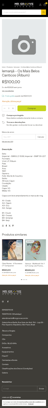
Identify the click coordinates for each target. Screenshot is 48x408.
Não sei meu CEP (7, 141)
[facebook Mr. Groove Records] (8, 302)
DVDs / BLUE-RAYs (9, 343)
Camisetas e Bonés (9, 360)
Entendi (30, 404)
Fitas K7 (5, 356)
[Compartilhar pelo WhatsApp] (3, 225)
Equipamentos (8, 352)
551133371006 (7, 310)
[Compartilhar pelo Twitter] (10, 225)
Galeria (5, 373)
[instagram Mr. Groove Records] (3, 302)
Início (3, 67)
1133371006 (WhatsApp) (12, 314)
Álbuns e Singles (8, 331)
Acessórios (6, 347)
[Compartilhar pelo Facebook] (6, 225)
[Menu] (3, 5)
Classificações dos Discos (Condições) (17, 368)
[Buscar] (43, 12)
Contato (5, 364)
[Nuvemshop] (11, 398)
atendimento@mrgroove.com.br (15, 318)
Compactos (6, 335)
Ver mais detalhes (8, 91)
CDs (3, 339)
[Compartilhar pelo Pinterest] (13, 225)
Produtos (10, 67)
